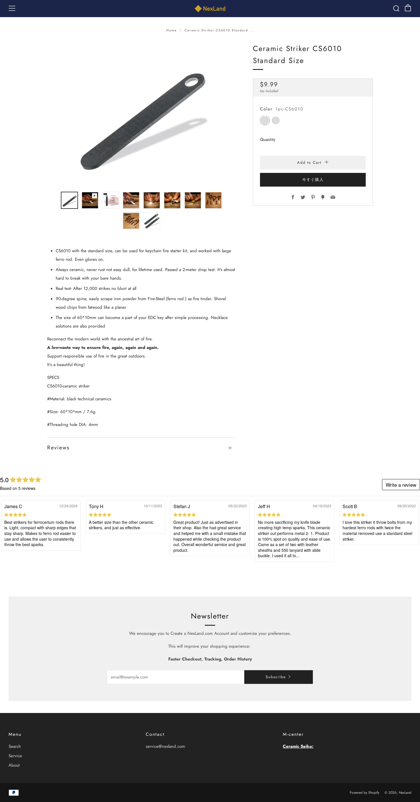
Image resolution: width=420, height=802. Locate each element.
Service (15, 756)
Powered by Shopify (364, 792)
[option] (141, 114)
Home (171, 30)
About (14, 765)
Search (15, 746)
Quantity (267, 140)
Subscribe (276, 677)
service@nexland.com (165, 746)
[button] (69, 200)
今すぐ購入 (313, 180)
